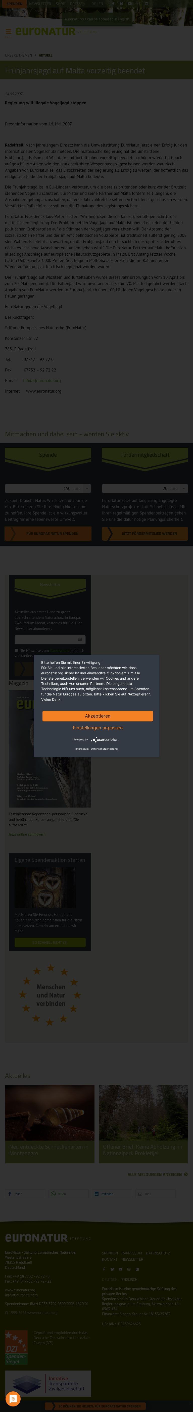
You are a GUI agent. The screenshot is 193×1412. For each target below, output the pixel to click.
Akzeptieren (98, 716)
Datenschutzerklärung (104, 748)
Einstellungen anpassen (98, 727)
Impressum (82, 748)
